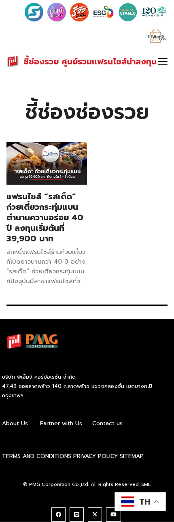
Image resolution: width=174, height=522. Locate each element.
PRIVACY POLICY (95, 456)
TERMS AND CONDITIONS (36, 456)
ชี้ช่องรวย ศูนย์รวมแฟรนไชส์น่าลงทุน (90, 61)
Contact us (107, 423)
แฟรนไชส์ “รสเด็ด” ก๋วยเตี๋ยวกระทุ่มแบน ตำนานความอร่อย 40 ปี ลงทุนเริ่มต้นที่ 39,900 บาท (44, 217)
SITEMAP (132, 456)
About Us (15, 423)
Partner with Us (61, 423)
